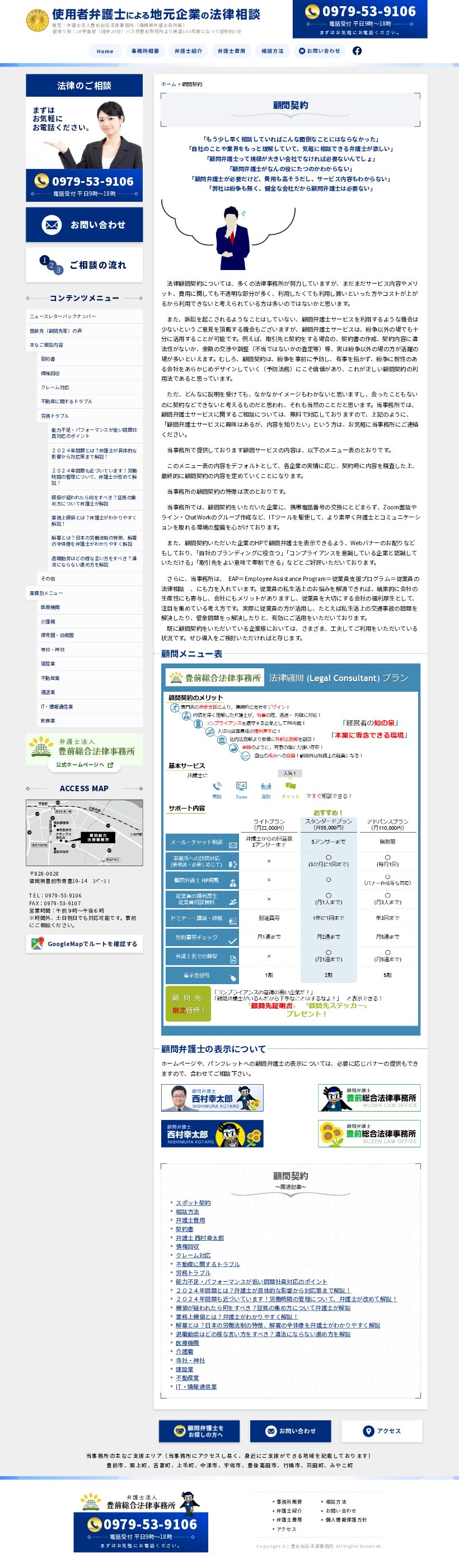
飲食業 (48, 720)
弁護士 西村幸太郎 (200, 1237)
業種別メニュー (46, 592)
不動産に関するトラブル (208, 1263)
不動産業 (187, 1377)
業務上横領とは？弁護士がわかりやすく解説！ (237, 1316)
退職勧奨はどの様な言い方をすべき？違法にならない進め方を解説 (263, 1333)
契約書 (184, 1228)
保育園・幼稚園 (57, 635)
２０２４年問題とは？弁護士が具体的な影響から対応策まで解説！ (263, 1290)
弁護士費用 (190, 1220)
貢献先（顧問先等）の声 (56, 330)
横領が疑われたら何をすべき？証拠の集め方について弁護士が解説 (263, 1307)
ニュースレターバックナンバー (63, 316)
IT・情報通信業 (196, 1386)
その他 (48, 578)
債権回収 (187, 1246)
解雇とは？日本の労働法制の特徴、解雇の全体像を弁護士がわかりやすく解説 (278, 1325)
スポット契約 (193, 1202)
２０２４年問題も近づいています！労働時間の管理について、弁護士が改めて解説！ (286, 1298)
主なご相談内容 (46, 344)
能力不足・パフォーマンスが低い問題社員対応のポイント (251, 1281)
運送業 (48, 692)
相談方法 (187, 1211)
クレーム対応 (193, 1254)
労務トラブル (193, 1272)
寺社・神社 (190, 1359)
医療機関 (187, 1342)
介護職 (184, 1351)
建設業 (184, 1368)
